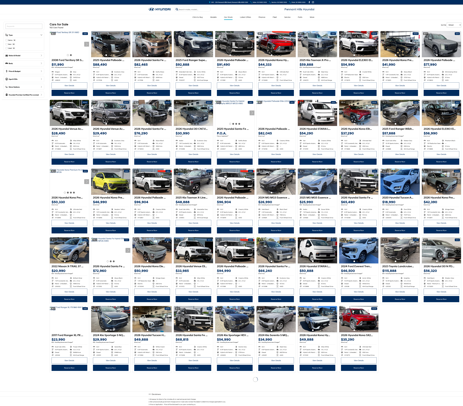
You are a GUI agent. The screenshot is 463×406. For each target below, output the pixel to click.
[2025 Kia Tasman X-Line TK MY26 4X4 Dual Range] (193, 182)
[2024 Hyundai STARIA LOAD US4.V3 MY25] (234, 388)
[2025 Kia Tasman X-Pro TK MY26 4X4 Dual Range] (317, 44)
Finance (262, 17)
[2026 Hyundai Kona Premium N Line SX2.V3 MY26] (69, 182)
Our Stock (228, 17)
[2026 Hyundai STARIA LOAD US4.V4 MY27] (317, 250)
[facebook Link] (309, 2)
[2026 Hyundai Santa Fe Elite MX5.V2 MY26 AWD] (359, 182)
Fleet (275, 17)
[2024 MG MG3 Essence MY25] (276, 182)
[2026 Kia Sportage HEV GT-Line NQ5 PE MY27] (234, 319)
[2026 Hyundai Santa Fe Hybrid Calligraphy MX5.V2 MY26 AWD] (152, 44)
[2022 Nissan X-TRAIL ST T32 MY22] (69, 250)
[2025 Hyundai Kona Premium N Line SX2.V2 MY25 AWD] (276, 388)
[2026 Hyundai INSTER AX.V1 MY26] (400, 319)
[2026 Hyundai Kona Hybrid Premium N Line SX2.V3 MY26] (317, 319)
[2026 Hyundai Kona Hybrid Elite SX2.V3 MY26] (276, 44)
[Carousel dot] (68, 55)
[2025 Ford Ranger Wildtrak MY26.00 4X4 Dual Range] (400, 113)
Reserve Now (69, 93)
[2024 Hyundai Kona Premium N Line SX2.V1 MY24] (193, 388)
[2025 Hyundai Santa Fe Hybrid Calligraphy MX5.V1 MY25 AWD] (234, 113)
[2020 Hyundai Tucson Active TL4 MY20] (400, 182)
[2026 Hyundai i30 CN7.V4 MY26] (193, 113)
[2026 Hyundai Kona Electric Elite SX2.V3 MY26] (152, 250)
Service (287, 17)
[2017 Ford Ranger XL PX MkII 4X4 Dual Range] (69, 319)
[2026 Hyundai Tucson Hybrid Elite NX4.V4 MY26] (152, 319)
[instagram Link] (312, 2)
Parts (300, 17)
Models (213, 17)
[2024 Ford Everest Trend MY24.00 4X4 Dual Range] (359, 250)
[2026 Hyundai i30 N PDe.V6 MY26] (441, 250)
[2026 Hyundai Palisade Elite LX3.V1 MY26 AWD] (441, 44)
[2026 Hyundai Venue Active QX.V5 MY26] (69, 113)
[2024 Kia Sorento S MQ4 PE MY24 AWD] (276, 319)
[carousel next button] (86, 44)
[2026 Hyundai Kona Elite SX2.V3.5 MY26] (359, 113)
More (312, 17)
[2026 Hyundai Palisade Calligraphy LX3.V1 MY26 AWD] (234, 44)
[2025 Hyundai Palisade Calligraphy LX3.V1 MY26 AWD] (110, 44)
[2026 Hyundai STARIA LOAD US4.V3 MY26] (317, 113)
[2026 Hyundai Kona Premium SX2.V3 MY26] (400, 44)
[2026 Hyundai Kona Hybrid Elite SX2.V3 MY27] (69, 388)
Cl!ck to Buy (197, 17)
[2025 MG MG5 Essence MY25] (317, 182)
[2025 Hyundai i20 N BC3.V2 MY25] (317, 388)
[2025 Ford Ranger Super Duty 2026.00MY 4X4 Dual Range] (193, 44)
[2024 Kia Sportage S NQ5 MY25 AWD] (110, 319)
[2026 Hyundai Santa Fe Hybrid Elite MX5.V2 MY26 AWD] (110, 250)
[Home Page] (160, 9)
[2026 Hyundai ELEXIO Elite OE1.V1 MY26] (359, 44)
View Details (69, 85)
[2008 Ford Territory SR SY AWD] (69, 44)
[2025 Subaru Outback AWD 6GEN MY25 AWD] (441, 319)
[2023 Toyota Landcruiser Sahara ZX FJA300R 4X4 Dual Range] (400, 250)
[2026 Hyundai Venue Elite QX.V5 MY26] (193, 250)
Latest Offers (245, 17)
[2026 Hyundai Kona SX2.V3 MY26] (359, 319)
